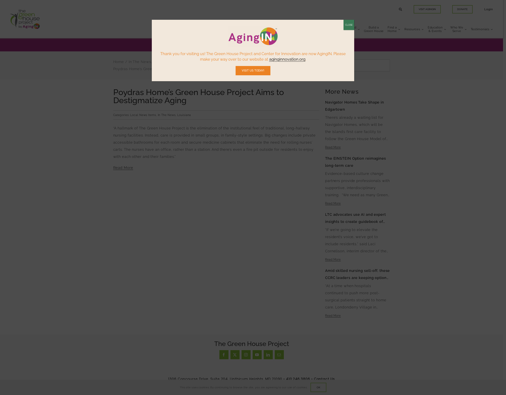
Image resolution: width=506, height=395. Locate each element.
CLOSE (349, 25)
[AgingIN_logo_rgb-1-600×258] (253, 27)
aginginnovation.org (287, 59)
